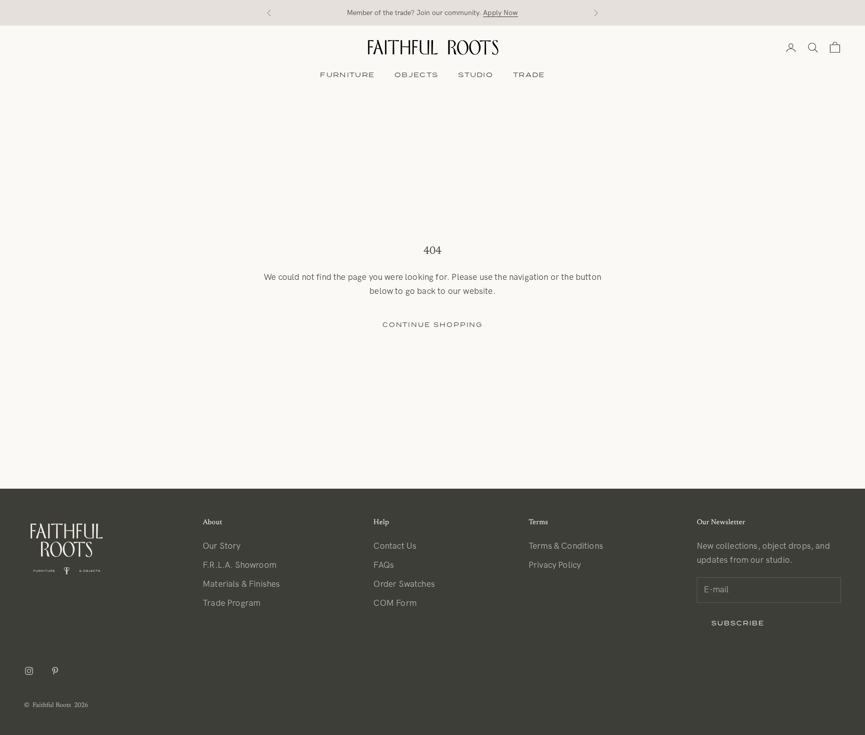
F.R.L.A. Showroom (239, 565)
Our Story (222, 546)
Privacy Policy (555, 565)
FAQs (383, 565)
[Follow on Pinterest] (55, 671)
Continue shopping (432, 324)
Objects (416, 74)
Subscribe (737, 623)
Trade (529, 74)
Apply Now (500, 13)
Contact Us (394, 546)
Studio (475, 74)
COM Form (394, 603)
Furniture (347, 74)
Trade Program (231, 603)
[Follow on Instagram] (29, 671)
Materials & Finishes (241, 584)
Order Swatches (404, 584)
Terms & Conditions (566, 546)
